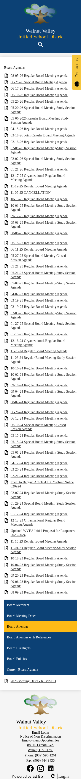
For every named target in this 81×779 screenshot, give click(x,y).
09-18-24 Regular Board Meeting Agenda (39, 385)
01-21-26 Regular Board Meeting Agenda (39, 169)
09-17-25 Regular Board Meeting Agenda (39, 216)
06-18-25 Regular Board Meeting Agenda (39, 243)
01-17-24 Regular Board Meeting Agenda (39, 514)
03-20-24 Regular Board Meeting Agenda (39, 469)
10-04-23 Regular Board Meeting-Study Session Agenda (43, 567)
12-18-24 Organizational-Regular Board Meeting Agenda (38, 343)
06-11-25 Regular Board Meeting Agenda (39, 249)
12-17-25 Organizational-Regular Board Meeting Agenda (38, 178)
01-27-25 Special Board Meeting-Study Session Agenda (43, 326)
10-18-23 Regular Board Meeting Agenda (39, 558)
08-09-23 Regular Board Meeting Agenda (39, 592)
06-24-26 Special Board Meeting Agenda (39, 82)
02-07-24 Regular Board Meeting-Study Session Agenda (43, 495)
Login (59, 776)
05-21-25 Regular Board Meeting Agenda (39, 266)
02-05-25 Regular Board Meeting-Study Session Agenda (43, 315)
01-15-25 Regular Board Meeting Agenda (39, 334)
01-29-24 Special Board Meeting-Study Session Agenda (43, 505)
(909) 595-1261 (45, 755)
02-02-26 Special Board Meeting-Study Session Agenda (43, 161)
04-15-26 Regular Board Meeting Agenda (39, 129)
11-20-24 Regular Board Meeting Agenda (39, 351)
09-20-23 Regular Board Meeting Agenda (39, 575)
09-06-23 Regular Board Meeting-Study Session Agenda (43, 584)
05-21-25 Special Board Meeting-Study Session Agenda (43, 275)
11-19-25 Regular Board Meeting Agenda (39, 186)
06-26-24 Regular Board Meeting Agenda (39, 412)
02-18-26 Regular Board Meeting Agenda (39, 142)
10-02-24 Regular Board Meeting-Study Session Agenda (43, 376)
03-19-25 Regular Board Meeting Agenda (39, 300)
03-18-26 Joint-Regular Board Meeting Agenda (43, 135)
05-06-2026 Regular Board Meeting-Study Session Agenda (40, 120)
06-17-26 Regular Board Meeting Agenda (39, 88)
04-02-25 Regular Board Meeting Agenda (39, 294)
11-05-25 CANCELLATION (31, 192)
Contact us (76, 67)
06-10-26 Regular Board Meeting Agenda (39, 95)
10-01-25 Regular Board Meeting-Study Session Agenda (43, 208)
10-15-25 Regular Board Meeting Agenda (39, 199)
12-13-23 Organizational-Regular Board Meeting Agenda (38, 522)
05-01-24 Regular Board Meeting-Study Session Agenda (43, 454)
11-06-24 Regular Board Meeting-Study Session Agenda (43, 360)
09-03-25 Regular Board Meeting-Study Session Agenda (43, 224)
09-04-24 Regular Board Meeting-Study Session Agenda (43, 393)
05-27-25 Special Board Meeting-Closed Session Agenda (38, 258)
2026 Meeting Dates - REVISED (33, 681)
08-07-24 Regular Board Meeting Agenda (39, 402)
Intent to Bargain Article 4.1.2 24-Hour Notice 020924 (42, 484)
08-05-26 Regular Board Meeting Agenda (39, 75)
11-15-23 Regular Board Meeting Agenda (39, 541)
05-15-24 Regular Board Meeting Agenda (39, 435)
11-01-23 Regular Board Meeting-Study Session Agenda (43, 550)
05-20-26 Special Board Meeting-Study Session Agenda (43, 110)
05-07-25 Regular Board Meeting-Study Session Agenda (43, 285)
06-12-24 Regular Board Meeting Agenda (39, 418)
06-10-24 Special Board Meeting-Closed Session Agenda (38, 427)
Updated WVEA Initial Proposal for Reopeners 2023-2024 (43, 533)
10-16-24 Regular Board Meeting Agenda (39, 368)
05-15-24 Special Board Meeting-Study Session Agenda (43, 444)
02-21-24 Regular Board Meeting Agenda (39, 476)
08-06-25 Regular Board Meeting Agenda (39, 233)
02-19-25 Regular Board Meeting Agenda (39, 306)
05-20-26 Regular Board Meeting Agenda (39, 101)
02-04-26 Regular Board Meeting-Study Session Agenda (43, 150)
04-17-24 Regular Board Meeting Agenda (39, 463)
